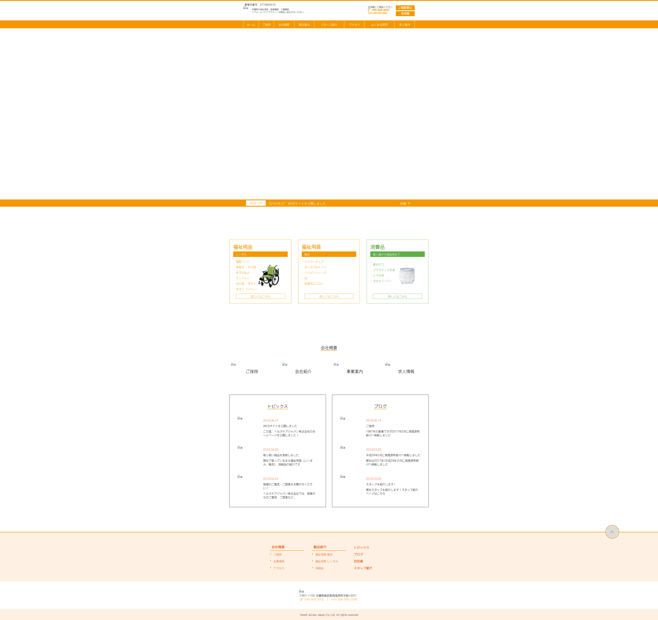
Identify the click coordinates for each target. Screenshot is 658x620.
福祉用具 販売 (324, 554)
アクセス (354, 24)
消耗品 (319, 568)
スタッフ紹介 (329, 24)
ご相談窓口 (405, 7)
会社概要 (283, 24)
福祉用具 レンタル (326, 561)
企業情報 (278, 561)
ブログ (358, 554)
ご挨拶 (266, 24)
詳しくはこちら (260, 296)
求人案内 (404, 24)
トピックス (361, 547)
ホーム (251, 24)
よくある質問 (379, 24)
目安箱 (405, 13)
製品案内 (304, 24)
